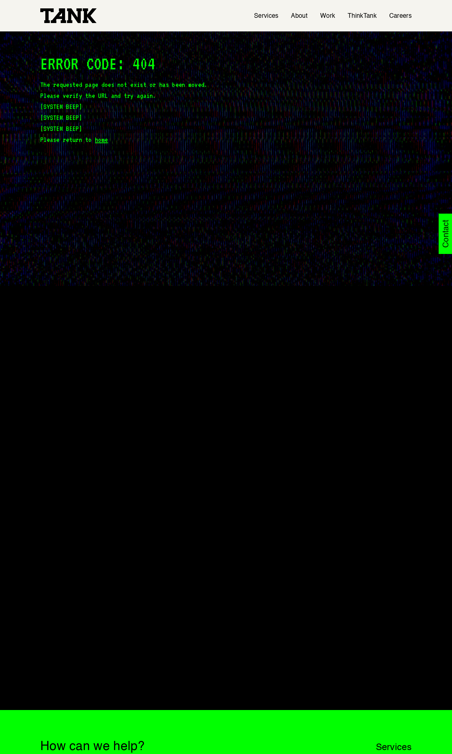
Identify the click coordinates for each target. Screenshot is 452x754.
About (299, 16)
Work (327, 16)
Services (266, 16)
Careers (400, 16)
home (101, 139)
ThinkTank (362, 16)
